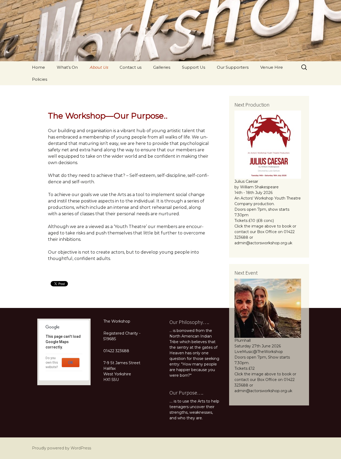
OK (70, 362)
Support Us (193, 67)
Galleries (161, 67)
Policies (39, 79)
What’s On (67, 67)
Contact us (130, 67)
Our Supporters (233, 67)
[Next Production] (267, 144)
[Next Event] (267, 308)
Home (38, 67)
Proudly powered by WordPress (61, 448)
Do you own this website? (52, 362)
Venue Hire (271, 67)
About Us (99, 67)
